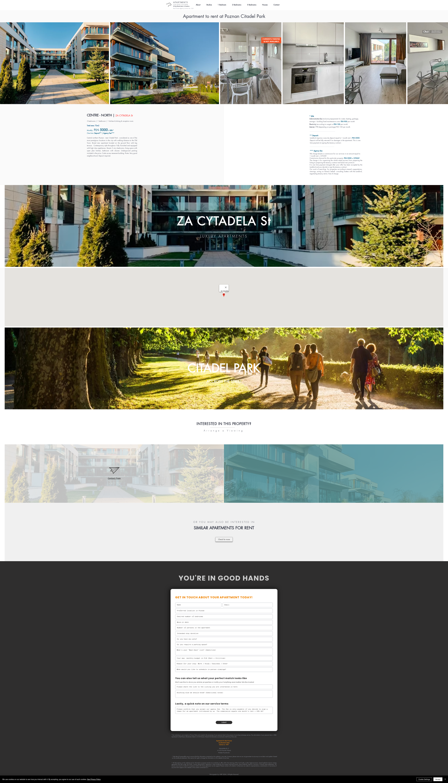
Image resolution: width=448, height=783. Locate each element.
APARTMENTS (180, 2)
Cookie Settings (424, 779)
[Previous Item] (4, 63)
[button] (275, 5)
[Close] (445, 779)
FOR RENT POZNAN (180, 4)
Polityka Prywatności (224, 752)
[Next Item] (444, 63)
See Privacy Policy (94, 779)
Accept (437, 779)
